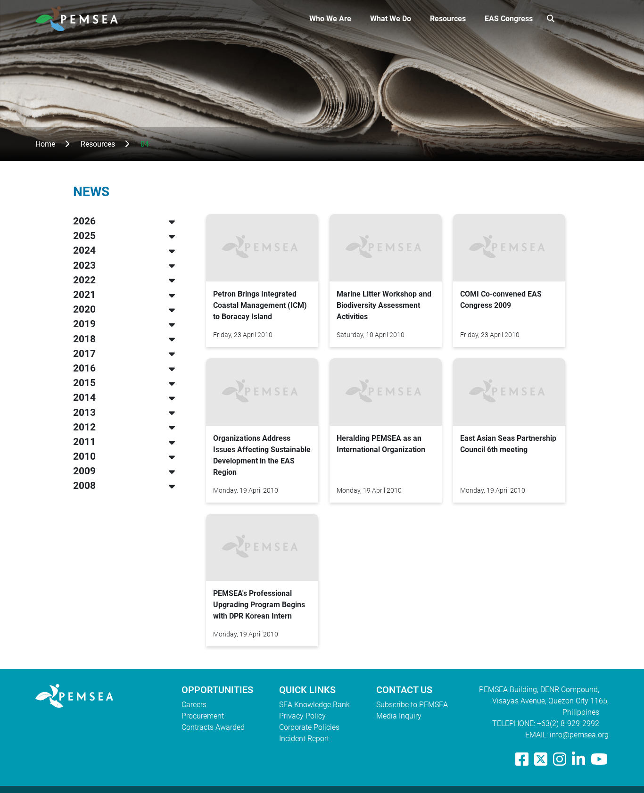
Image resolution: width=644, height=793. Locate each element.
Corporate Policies (309, 727)
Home (45, 144)
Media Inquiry (398, 715)
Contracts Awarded (213, 727)
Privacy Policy (302, 715)
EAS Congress (509, 18)
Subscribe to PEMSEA (412, 704)
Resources (448, 18)
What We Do (390, 18)
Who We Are (330, 18)
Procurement (203, 715)
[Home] (80, 18)
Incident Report (304, 738)
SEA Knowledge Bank (314, 704)
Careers (194, 704)
